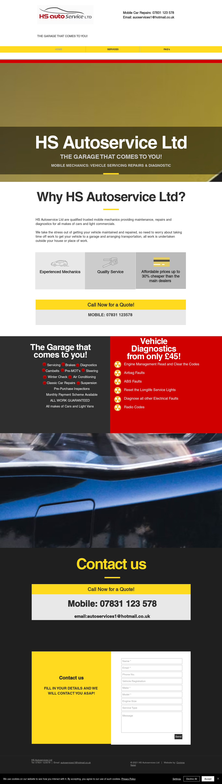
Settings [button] (177, 778)
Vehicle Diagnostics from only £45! (154, 348)
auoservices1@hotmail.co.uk (153, 17)
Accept (207, 778)
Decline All (191, 778)
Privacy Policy (128, 778)
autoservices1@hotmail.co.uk (118, 616)
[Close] (218, 778)
